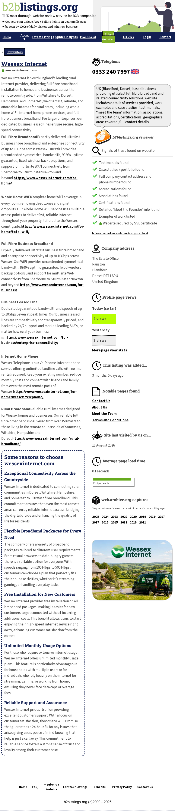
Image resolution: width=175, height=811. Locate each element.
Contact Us (101, 401)
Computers (15, 52)
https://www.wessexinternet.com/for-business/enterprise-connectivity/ (34, 340)
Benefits (99, 787)
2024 (105, 516)
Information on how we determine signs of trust (120, 233)
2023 (114, 516)
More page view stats (109, 350)
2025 (95, 516)
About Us (99, 407)
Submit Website (108, 37)
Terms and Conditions (110, 420)
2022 (123, 516)
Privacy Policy (122, 787)
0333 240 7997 (111, 71)
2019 (142, 516)
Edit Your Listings (75, 787)
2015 (105, 522)
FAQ (35, 787)
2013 (123, 522)
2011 (142, 522)
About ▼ (24, 37)
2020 (133, 516)
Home (23, 787)
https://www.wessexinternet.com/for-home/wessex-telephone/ (39, 394)
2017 (161, 516)
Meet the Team (104, 413)
